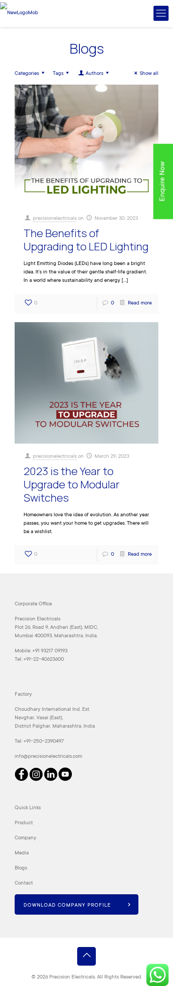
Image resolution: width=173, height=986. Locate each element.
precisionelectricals (55, 219)
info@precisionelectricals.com (48, 757)
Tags (58, 74)
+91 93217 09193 (49, 651)
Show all (149, 74)
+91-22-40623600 (44, 660)
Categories (27, 74)
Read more (140, 303)
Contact (24, 883)
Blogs (21, 868)
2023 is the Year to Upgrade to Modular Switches (72, 484)
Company (25, 838)
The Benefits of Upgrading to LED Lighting (86, 239)
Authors (94, 74)
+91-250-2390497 (44, 741)
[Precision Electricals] (19, 13)
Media (22, 853)
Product (24, 823)
